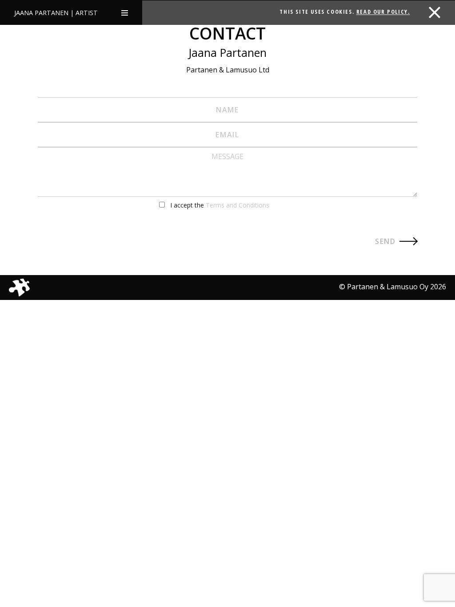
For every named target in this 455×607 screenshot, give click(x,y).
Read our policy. (383, 12)
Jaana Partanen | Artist (56, 12)
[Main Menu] (124, 12)
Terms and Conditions (237, 205)
